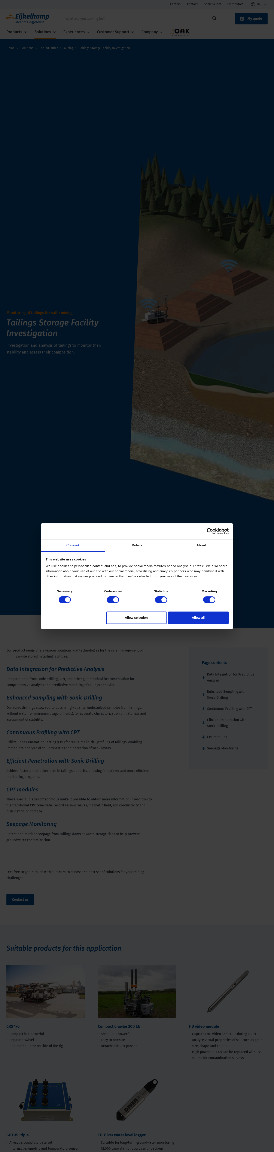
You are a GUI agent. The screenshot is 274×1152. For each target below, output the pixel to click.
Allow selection (136, 617)
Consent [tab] (72, 545)
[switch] (113, 599)
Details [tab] (137, 545)
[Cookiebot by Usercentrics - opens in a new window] (210, 531)
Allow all (198, 617)
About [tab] (201, 545)
